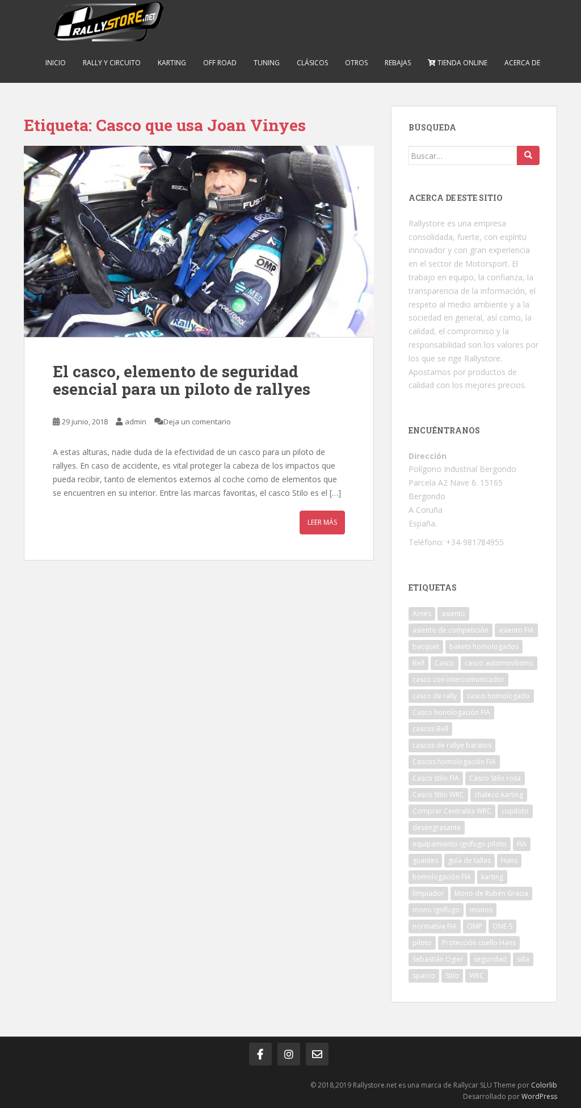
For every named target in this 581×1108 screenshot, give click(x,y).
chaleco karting (498, 794)
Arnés (421, 613)
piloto (422, 942)
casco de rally (434, 696)
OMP (474, 926)
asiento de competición (450, 630)
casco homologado (498, 696)
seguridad (490, 959)
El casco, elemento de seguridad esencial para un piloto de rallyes (181, 380)
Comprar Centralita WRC (451, 811)
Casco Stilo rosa (495, 778)
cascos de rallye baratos (451, 745)
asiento (453, 613)
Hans (509, 860)
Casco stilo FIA (435, 778)
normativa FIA (434, 926)
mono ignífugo (436, 910)
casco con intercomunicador (458, 679)
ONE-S (502, 926)
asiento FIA (516, 630)
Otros (356, 63)
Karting (172, 63)
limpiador (428, 893)
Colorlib (544, 1085)
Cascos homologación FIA (454, 761)
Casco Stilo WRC (438, 794)
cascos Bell (430, 729)
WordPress (539, 1096)
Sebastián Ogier (438, 959)
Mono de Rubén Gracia (491, 893)
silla (523, 959)
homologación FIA (441, 877)
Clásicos (312, 63)
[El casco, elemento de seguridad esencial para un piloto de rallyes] (199, 241)
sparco (423, 975)
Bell (418, 663)
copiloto (515, 811)
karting (492, 877)
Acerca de (522, 63)
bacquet (425, 646)
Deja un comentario (197, 421)
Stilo (452, 975)
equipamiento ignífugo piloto (459, 844)
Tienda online (461, 63)
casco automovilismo (499, 663)
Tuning (267, 63)
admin (135, 421)
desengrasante (436, 827)
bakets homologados (484, 646)
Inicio (55, 63)
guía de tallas (469, 860)
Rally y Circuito (112, 63)
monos (481, 910)
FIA (522, 844)
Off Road (220, 63)
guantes (425, 860)
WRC (476, 975)
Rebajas (398, 63)
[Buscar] (528, 155)
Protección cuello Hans (479, 942)
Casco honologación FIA (451, 712)
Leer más (322, 522)
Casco (444, 663)
